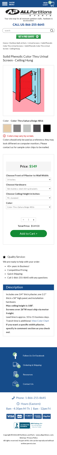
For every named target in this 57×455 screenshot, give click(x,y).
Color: (9, 202)
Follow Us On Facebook (33, 355)
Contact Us (28, 384)
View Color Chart (40, 320)
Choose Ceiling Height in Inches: (23, 193)
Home (5, 43)
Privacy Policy (32, 438)
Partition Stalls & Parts (18, 43)
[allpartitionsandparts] (28, 12)
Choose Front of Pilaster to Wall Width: (27, 175)
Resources (28, 374)
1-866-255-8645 (35, 397)
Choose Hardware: (16, 184)
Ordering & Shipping (32, 365)
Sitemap (23, 438)
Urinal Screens (34, 43)
